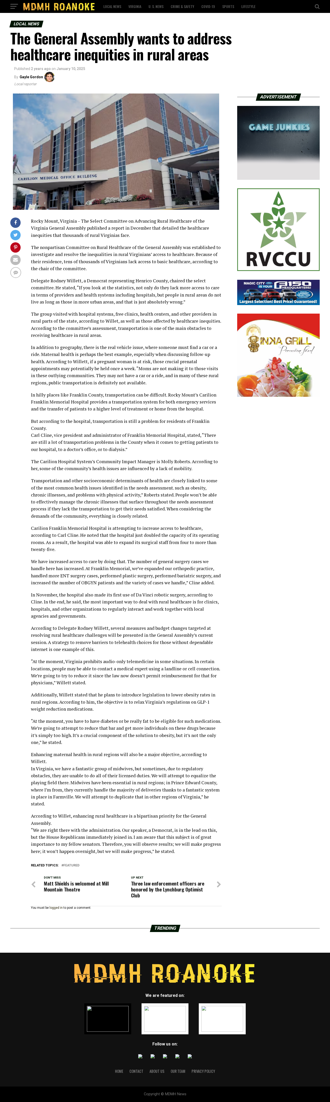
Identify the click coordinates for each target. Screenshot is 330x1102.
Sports (228, 6)
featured (71, 865)
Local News (112, 6)
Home (119, 1071)
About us (157, 1071)
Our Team (178, 1071)
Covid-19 (208, 6)
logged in (56, 908)
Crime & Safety (182, 6)
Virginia (134, 6)
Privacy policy (203, 1071)
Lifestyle (248, 6)
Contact (136, 1071)
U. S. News (155, 6)
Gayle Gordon (31, 77)
